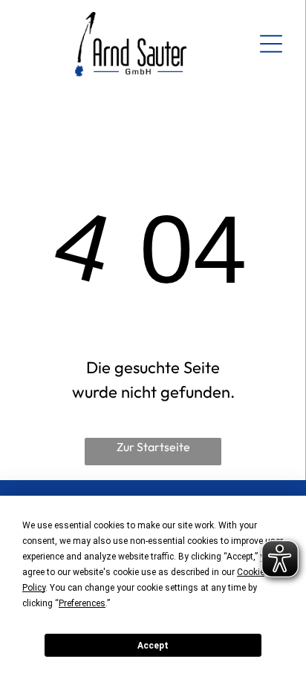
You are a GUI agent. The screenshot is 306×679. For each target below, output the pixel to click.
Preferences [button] (82, 603)
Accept (153, 645)
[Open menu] (271, 44)
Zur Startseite (153, 446)
